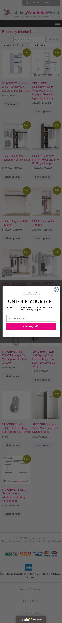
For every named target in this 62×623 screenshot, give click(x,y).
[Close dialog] (56, 289)
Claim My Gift (31, 326)
